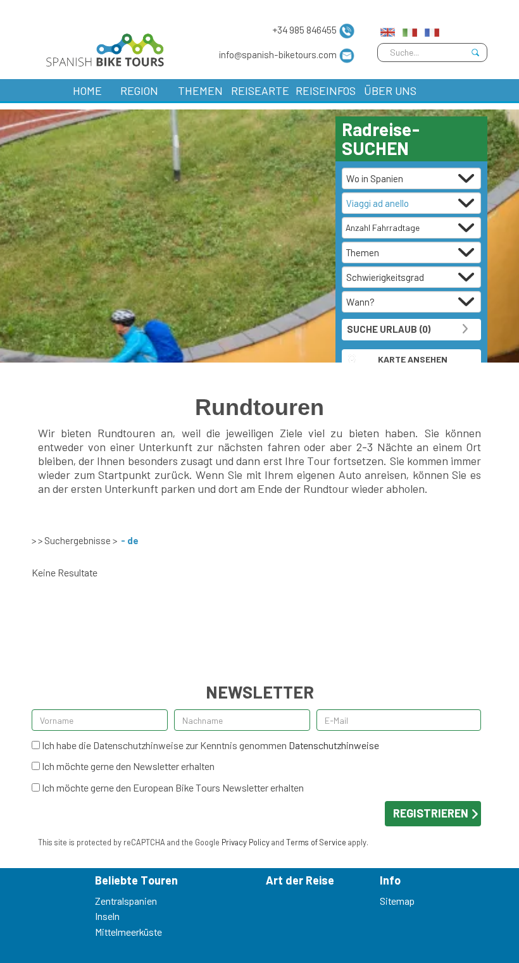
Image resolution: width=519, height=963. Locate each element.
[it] (410, 29)
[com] (387, 29)
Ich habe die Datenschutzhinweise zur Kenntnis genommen (209, 745)
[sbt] (102, 47)
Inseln (107, 916)
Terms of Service (316, 842)
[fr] (432, 29)
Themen (200, 90)
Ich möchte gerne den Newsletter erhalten (127, 766)
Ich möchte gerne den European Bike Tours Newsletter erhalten (172, 787)
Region (139, 90)
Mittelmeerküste (128, 932)
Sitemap (397, 901)
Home (87, 90)
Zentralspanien (126, 901)
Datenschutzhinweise (334, 745)
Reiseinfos (326, 90)
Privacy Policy (246, 842)
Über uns (390, 90)
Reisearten (260, 90)
